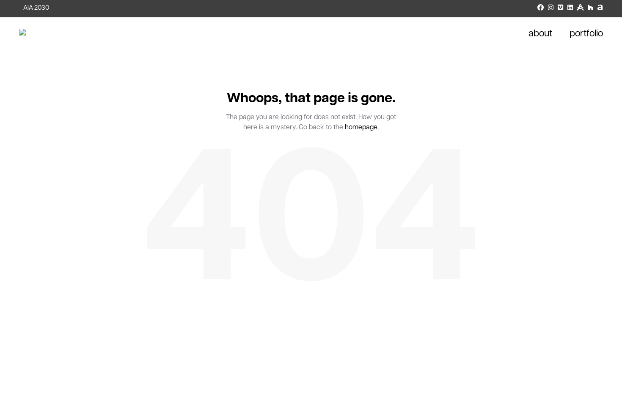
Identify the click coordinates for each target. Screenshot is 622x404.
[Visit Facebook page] (540, 8)
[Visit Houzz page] (590, 8)
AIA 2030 (36, 8)
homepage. (362, 127)
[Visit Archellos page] (600, 8)
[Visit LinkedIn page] (570, 8)
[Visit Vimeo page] (560, 8)
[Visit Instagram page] (550, 8)
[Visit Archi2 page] (580, 8)
